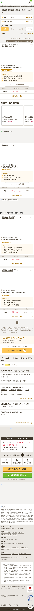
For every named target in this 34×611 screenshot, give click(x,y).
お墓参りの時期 (5, 549)
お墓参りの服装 (24, 547)
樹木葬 (13, 539)
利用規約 (8, 557)
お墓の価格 (14, 533)
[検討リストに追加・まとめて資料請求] (31, 45)
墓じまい (15, 535)
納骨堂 (16, 539)
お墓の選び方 (21, 533)
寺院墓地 (19, 394)
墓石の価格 (4, 543)
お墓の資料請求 (10, 528)
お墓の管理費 (10, 543)
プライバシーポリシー (15, 557)
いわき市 (3, 406)
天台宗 (27, 390)
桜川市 (3, 414)
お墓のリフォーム (19, 543)
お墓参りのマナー (5, 547)
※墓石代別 (13, 364)
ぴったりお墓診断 (19, 528)
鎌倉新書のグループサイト (9, 605)
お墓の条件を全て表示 (25, 398)
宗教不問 (19, 390)
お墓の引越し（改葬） (6, 535)
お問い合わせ (4, 559)
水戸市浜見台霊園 (7, 117)
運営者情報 (3, 557)
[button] (17, 85)
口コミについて (23, 557)
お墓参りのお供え (15, 547)
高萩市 (11, 406)
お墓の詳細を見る (17, 96)
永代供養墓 (29, 29)
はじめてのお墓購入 (6, 533)
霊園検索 (3, 528)
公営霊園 (11, 394)
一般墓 (4, 29)
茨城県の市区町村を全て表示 (23, 422)
